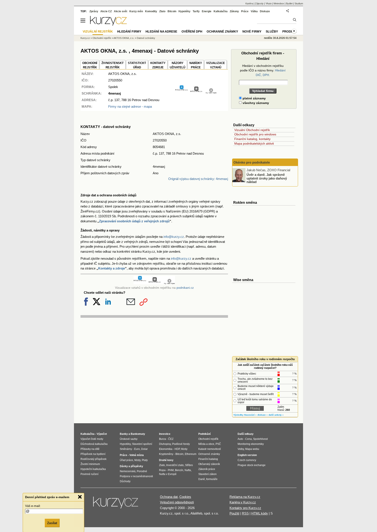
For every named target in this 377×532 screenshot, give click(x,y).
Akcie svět (120, 11)
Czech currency (247, 460)
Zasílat (52, 522)
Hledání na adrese (161, 31)
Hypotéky (184, 11)
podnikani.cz (185, 287)
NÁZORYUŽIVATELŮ (177, 65)
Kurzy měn (136, 11)
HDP (177, 449)
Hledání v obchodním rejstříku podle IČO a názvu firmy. (263, 70)
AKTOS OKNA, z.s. (123, 38)
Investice (164, 433)
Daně (201, 479)
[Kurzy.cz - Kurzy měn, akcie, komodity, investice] (108, 24)
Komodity (151, 11)
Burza (162, 438)
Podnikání (204, 433)
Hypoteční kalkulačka (93, 469)
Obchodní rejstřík (102, 38)
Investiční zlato (175, 465)
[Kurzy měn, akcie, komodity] (116, 504)
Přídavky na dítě (90, 449)
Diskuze (265, 11)
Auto (240, 438)
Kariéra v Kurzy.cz (243, 502)
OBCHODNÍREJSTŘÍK (89, 65)
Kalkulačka (221, 11)
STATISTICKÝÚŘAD (137, 65)
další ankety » (276, 415)
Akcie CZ (106, 11)
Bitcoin (172, 11)
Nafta (188, 470)
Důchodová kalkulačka (94, 444)
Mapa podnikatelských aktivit (254, 143)
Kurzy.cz (85, 38)
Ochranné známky (222, 31)
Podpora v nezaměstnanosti (136, 476)
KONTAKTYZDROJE (158, 65)
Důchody (125, 481)
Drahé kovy (166, 460)
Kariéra (249, 3)
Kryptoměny (166, 454)
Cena (248, 438)
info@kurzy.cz (173, 236)
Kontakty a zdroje (111, 268)
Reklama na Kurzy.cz (245, 497)
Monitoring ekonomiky (251, 444)
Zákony (234, 11)
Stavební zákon (207, 474)
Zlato (162, 11)
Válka (254, 11)
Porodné (142, 471)
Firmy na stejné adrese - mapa (130, 106)
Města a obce (206, 444)
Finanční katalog (208, 459)
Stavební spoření (142, 444)
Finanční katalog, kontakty (252, 139)
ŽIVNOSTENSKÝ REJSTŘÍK (112, 65)
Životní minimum (90, 464)
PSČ (218, 444)
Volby (241, 449)
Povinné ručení (89, 474)
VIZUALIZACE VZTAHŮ (215, 65)
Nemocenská (127, 471)
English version (247, 455)
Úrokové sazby (128, 438)
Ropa (162, 470)
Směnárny (126, 449)
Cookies (185, 497)
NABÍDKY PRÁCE (195, 65)
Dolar (144, 449)
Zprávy (93, 11)
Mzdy (137, 460)
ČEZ (170, 438)
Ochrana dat (169, 497)
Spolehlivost (260, 438)
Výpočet (102, 433)
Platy (145, 460)
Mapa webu (252, 449)
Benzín (179, 470)
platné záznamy (254, 98)
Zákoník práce (206, 469)
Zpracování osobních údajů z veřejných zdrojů (134, 221)
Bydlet (289, 3)
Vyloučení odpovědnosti (177, 502)
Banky (124, 433)
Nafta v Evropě (168, 474)
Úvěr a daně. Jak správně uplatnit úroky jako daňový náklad (267, 178)
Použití (234, 513)
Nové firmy (251, 31)
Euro (137, 449)
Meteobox (279, 3)
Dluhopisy (165, 444)
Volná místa (136, 455)
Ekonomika (165, 449)
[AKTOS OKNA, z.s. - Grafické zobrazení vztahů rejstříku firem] (196, 92)
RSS (245, 513)
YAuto (269, 3)
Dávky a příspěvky (131, 466)
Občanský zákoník (209, 464)
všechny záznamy (255, 103)
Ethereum (190, 454)
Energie (206, 11)
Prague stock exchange (252, 465)
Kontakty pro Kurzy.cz (245, 508)
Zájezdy (259, 3)
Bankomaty (138, 433)
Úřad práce (126, 460)
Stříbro (189, 465)
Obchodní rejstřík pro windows (255, 134)
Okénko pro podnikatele (251, 162)
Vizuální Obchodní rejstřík (252, 130)
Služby (272, 31)
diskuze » (262, 415)
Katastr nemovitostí (209, 449)
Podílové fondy (181, 444)
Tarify (196, 11)
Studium (299, 3)
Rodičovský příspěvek (93, 459)
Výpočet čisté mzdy (92, 438)
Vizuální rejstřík (98, 31)
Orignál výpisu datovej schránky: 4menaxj (198, 179)
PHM (171, 470)
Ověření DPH (192, 31)
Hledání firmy (129, 31)
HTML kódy (259, 513)
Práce (244, 11)
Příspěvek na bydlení (93, 454)
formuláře (212, 479)
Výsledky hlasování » (245, 415)
